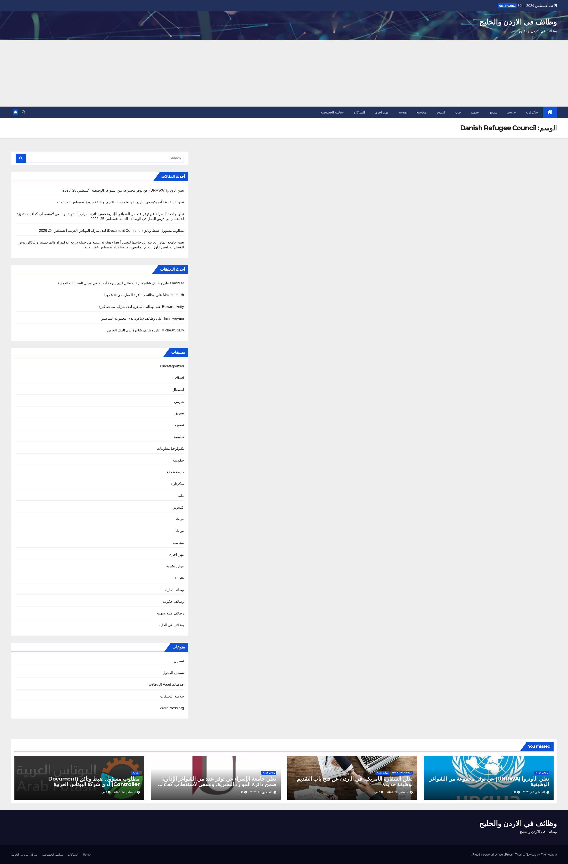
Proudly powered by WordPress (493, 854)
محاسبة (421, 112)
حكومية (178, 460)
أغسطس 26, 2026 (397, 792)
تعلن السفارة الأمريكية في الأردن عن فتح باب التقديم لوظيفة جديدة (134, 202)
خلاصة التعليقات (172, 696)
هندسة (402, 112)
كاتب (513, 792)
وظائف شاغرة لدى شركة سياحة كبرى (126, 307)
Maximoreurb (173, 295)
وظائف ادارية (174, 590)
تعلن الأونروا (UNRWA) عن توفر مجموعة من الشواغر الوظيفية (137, 190)
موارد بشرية (175, 566)
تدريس (511, 112)
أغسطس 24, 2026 (125, 792)
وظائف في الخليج (171, 625)
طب (458, 112)
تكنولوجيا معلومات (170, 448)
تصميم (475, 112)
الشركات (359, 112)
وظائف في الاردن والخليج (518, 21)
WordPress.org (172, 708)
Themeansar (549, 854)
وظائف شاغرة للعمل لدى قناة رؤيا (129, 295)
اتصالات (178, 378)
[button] (23, 112)
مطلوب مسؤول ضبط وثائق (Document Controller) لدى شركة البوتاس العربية (126, 230)
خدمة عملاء (175, 472)
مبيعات (179, 519)
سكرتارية (532, 112)
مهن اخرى (382, 112)
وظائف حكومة (173, 601)
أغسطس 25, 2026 (261, 792)
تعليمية (179, 437)
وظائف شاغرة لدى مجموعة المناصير (128, 318)
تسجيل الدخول (173, 673)
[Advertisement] (284, 73)
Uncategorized (172, 366)
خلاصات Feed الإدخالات (166, 684)
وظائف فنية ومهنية (170, 613)
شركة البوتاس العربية (24, 854)
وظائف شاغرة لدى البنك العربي (130, 330)
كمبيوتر (441, 112)
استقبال (178, 390)
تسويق (493, 112)
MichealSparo (173, 330)
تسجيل (179, 661)
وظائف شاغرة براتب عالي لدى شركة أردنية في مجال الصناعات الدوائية (110, 283)
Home (87, 854)
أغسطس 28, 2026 (534, 792)
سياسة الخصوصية (332, 112)
